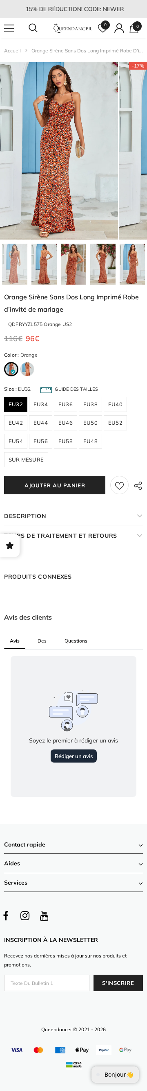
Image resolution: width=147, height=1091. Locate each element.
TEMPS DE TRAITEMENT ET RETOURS (60, 535)
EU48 (90, 441)
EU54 (16, 441)
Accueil (12, 51)
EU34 (40, 404)
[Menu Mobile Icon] (9, 28)
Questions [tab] (76, 641)
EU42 (16, 422)
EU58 (65, 441)
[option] (59, 151)
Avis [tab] (15, 641)
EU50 (90, 422)
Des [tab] (42, 641)
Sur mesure (26, 459)
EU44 (40, 422)
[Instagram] (25, 915)
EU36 (65, 404)
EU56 (40, 441)
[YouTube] (44, 915)
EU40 (115, 404)
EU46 (65, 422)
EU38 (90, 404)
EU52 (115, 422)
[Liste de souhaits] (119, 485)
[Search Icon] (41, 28)
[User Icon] (119, 28)
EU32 (16, 404)
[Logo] (72, 28)
